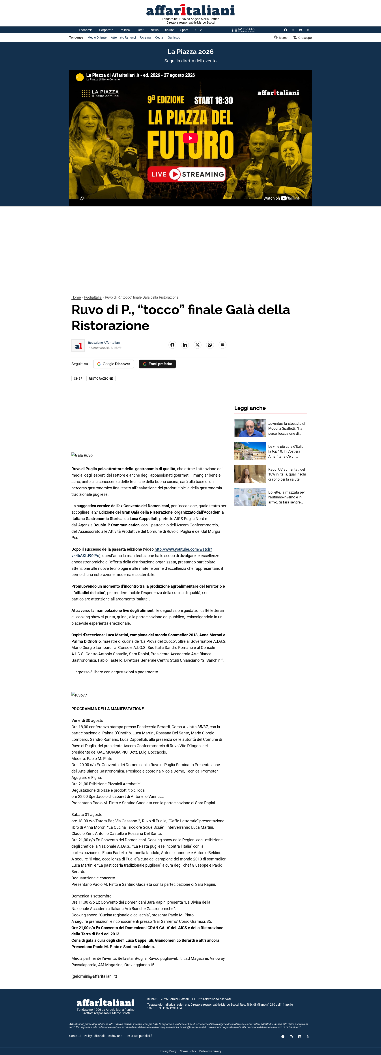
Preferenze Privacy (210, 1051)
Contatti (74, 1036)
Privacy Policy (168, 1051)
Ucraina (145, 37)
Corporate (106, 30)
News (155, 30)
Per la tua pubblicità (139, 1036)
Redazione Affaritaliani (104, 342)
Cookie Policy (188, 1051)
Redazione (115, 1036)
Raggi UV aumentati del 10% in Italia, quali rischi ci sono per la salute (287, 474)
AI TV (198, 30)
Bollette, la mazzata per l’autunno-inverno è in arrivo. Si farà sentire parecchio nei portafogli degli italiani (286, 497)
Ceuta (159, 37)
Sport (184, 30)
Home (76, 297)
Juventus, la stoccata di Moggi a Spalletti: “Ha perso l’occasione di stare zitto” (286, 429)
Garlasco (174, 37)
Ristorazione (101, 378)
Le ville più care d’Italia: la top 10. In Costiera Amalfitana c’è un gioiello (286, 451)
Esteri (140, 30)
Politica (125, 30)
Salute (169, 30)
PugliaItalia (93, 297)
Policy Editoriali (94, 1036)
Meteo (283, 37)
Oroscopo (305, 37)
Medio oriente (97, 37)
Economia (86, 30)
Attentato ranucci (123, 37)
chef (78, 378)
